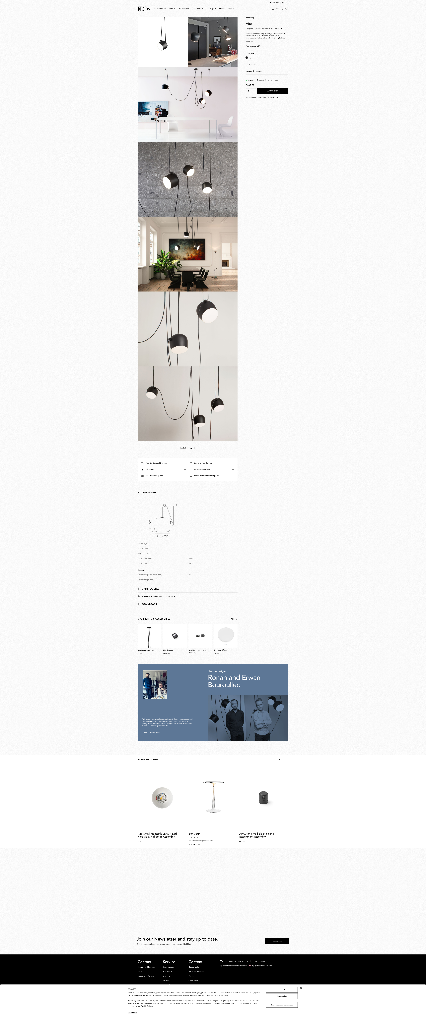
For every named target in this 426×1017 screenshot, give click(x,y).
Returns (166, 980)
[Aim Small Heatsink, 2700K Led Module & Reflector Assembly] (162, 798)
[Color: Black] (247, 58)
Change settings (281, 996)
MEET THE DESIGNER (152, 732)
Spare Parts (167, 972)
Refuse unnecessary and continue (282, 1005)
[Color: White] (251, 58)
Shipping (166, 976)
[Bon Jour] (213, 798)
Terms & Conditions (196, 972)
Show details (132, 1012)
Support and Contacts (146, 967)
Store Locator (168, 967)
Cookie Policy (146, 1006)
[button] (279, 3)
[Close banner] (301, 988)
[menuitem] (159, 9)
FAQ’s (140, 972)
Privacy (191, 976)
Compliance (193, 980)
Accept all (281, 990)
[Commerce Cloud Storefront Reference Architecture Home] (144, 9)
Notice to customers (146, 976)
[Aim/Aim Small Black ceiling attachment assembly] (263, 798)
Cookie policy (194, 967)
